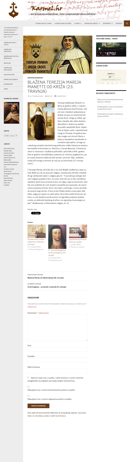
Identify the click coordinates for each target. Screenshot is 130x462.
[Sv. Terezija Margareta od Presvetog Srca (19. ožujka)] (57, 237)
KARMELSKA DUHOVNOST (8, 69)
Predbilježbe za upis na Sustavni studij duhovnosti (110, 100)
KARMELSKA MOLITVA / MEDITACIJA (11, 57)
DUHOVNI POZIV (9, 75)
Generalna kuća (9, 148)
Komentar (38, 313)
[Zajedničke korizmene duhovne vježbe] (78, 231)
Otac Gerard (8, 180)
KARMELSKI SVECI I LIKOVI (10, 44)
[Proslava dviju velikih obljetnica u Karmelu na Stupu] (37, 231)
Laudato (6, 185)
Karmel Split (8, 155)
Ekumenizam (8, 84)
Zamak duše (8, 151)
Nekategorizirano (35, 78)
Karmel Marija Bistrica (11, 162)
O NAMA (77, 23)
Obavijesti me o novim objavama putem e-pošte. (50, 399)
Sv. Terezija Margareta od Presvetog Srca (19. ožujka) (57, 252)
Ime (29, 345)
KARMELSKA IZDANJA (11, 79)
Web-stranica (34, 367)
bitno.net (7, 183)
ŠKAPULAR (7, 63)
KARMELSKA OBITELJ (91, 23)
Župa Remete (8, 178)
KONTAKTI (119, 23)
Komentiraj (61, 96)
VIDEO (6, 89)
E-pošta (31, 356)
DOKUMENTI (107, 23)
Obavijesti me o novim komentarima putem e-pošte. (51, 390)
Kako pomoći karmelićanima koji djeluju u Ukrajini (110, 115)
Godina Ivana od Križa (63, 23)
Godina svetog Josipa (44, 23)
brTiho (50, 96)
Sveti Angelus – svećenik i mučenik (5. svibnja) (47, 285)
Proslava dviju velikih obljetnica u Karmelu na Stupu (36, 241)
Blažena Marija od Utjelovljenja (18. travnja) (46, 276)
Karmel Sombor (9, 153)
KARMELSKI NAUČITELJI (8, 50)
